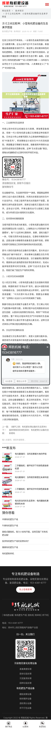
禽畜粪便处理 (25, 669)
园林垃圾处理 (25, 683)
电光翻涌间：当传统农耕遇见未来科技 (32, 477)
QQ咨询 (8, 381)
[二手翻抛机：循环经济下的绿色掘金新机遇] (7, 466)
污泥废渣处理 (25, 678)
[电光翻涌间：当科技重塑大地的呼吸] (7, 454)
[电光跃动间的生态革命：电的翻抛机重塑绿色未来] (7, 501)
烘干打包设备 (25, 708)
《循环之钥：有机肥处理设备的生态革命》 (29, 426)
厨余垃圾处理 (25, 673)
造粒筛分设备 (25, 703)
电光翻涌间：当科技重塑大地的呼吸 (31, 454)
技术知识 (19, 10)
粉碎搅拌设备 (25, 698)
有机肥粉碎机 (8, 553)
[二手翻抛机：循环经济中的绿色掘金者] (7, 489)
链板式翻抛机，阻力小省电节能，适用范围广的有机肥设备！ (25, 533)
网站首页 (6, 10)
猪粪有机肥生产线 (10, 547)
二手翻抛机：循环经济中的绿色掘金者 (32, 489)
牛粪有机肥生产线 (10, 525)
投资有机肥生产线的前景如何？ (16, 541)
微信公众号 (21, 381)
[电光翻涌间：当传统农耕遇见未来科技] (7, 477)
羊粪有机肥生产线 (10, 519)
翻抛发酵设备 (25, 694)
